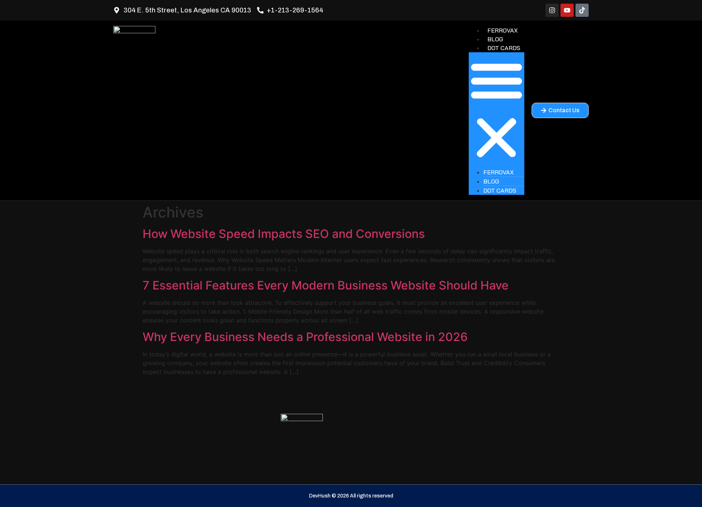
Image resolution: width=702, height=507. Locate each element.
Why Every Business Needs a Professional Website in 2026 (305, 337)
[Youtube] (567, 10)
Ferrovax (502, 30)
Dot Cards (503, 48)
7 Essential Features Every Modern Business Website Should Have (326, 285)
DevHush (320, 496)
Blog (495, 39)
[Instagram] (552, 10)
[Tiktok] (582, 10)
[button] (496, 110)
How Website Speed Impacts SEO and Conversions (284, 234)
